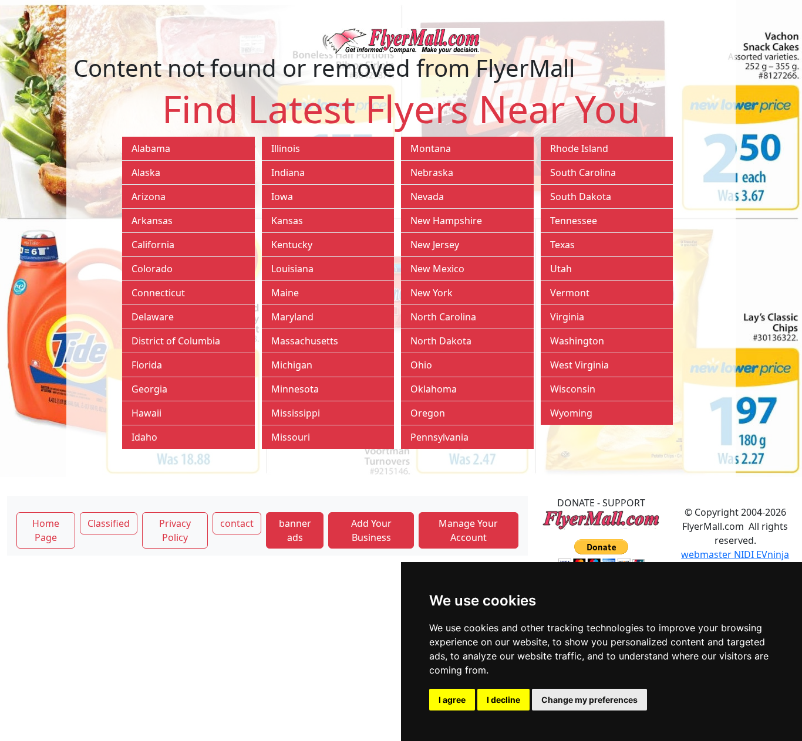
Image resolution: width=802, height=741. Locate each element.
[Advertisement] (267, 643)
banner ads (295, 530)
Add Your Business (371, 530)
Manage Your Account (468, 530)
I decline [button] (503, 700)
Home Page (45, 530)
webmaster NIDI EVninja (735, 554)
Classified (108, 523)
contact (237, 523)
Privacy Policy (175, 530)
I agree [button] (452, 700)
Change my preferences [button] (589, 700)
